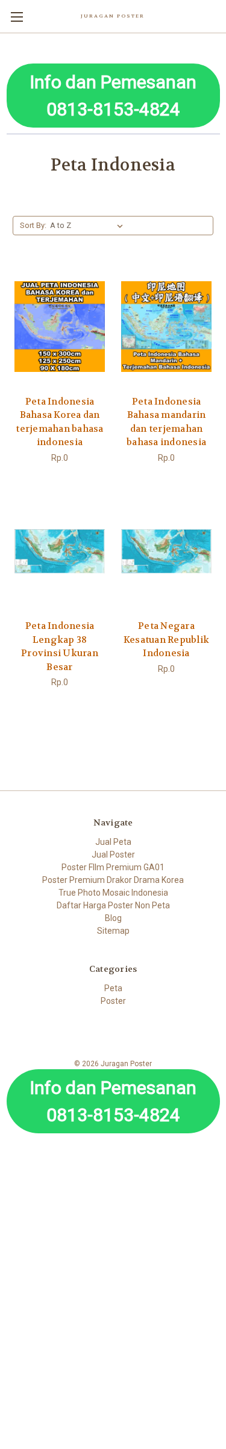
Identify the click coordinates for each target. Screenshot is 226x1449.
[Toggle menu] (16, 16)
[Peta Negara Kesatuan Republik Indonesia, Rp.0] (166, 551)
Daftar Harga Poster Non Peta (113, 905)
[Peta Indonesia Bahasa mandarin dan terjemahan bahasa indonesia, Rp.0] (166, 326)
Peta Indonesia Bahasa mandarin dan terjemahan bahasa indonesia (166, 422)
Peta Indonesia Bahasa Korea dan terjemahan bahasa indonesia (59, 422)
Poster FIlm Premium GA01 (113, 867)
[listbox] (89, 226)
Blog (113, 918)
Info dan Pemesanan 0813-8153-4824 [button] (113, 95)
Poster (113, 1001)
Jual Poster (113, 854)
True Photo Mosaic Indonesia (113, 892)
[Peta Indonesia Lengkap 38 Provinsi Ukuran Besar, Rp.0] (59, 551)
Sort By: (33, 225)
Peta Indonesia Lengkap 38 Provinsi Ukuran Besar (59, 646)
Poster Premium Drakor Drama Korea (113, 880)
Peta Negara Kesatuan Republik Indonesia (166, 639)
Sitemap (113, 931)
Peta (113, 988)
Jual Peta (113, 842)
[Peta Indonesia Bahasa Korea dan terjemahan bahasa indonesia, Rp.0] (59, 326)
